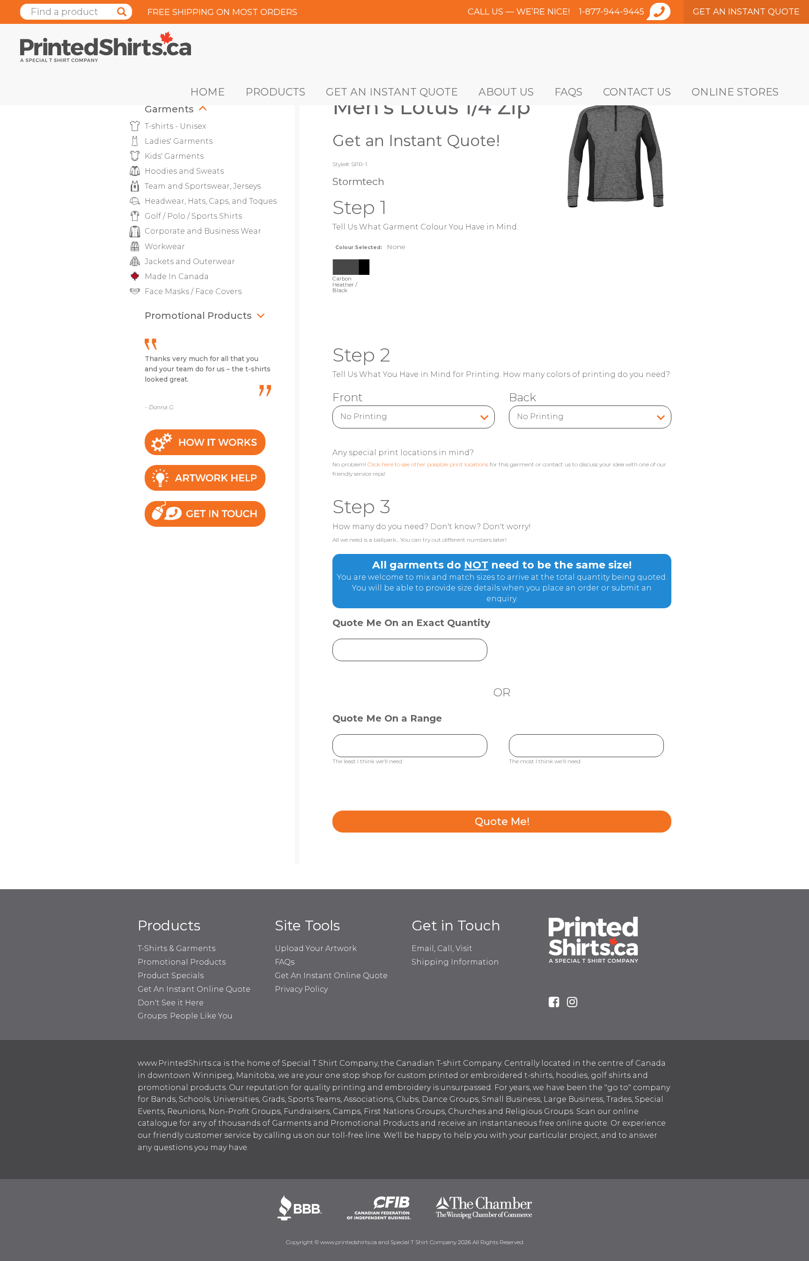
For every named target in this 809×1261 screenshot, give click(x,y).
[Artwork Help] (205, 477)
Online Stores (735, 92)
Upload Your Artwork (316, 948)
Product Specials (171, 975)
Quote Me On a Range (387, 718)
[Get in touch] (205, 513)
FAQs (568, 92)
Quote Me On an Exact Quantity (411, 623)
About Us (506, 92)
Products (275, 92)
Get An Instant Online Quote (194, 989)
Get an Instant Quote (392, 92)
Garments (169, 109)
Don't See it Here (171, 1002)
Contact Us (637, 92)
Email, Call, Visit (442, 948)
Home (207, 92)
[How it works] (205, 441)
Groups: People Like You (185, 1015)
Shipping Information (455, 962)
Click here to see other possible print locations (428, 464)
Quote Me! (502, 821)
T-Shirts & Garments (176, 948)
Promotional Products (198, 315)
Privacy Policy (301, 989)
